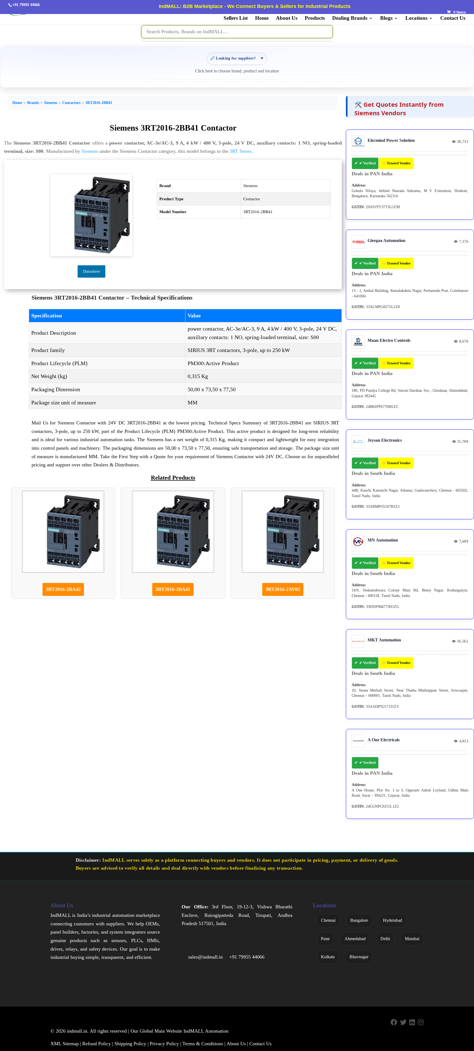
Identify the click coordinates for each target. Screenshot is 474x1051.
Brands (33, 103)
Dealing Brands (349, 18)
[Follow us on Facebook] (394, 1022)
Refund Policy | (97, 1043)
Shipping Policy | (131, 1043)
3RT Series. (241, 151)
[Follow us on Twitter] (403, 1022)
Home (262, 18)
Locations (416, 18)
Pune (325, 938)
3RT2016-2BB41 (98, 103)
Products (315, 18)
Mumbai (412, 938)
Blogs (386, 18)
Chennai (328, 920)
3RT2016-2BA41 (173, 589)
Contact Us (452, 18)
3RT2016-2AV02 (283, 589)
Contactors (71, 103)
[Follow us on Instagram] (421, 1022)
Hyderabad (392, 920)
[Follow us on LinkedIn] (412, 1022)
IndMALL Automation (206, 1031)
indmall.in (77, 1031)
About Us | (237, 1043)
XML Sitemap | (65, 1043)
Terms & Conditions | (203, 1043)
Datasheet (91, 271)
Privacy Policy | (165, 1043)
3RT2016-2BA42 (63, 589)
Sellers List (236, 18)
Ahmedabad (355, 938)
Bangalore (359, 920)
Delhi (385, 938)
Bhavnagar (358, 956)
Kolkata (328, 956)
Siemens (50, 103)
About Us (286, 18)
